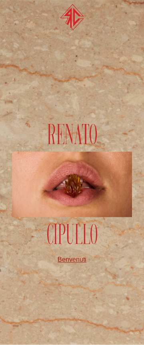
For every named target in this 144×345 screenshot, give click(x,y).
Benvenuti (72, 259)
